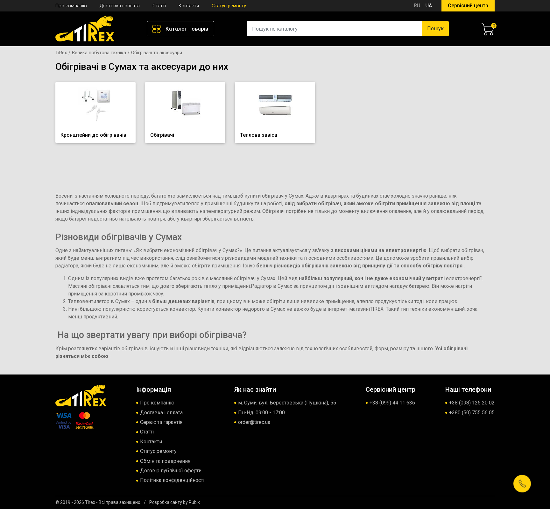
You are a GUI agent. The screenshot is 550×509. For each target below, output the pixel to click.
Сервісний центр (468, 6)
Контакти (189, 6)
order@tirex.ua (254, 422)
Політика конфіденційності (172, 480)
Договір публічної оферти (170, 471)
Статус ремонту (229, 6)
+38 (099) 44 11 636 (392, 403)
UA (429, 6)
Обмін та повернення (165, 461)
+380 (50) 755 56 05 (472, 413)
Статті (159, 6)
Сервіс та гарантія (161, 422)
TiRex (61, 52)
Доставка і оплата (120, 6)
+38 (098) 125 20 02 (472, 403)
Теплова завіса (258, 135)
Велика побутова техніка (99, 52)
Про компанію (71, 6)
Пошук (435, 28)
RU (417, 6)
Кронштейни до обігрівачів (93, 135)
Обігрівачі (162, 135)
